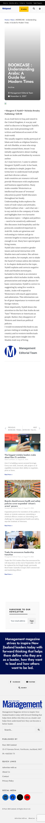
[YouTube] (27, 797)
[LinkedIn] (5, 797)
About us (5, 3)
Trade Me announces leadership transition (19, 553)
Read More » (8, 475)
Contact (5, 776)
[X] (20, 797)
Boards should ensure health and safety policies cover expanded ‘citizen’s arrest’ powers (22, 503)
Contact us (22, 3)
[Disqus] (22, 393)
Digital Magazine (37, 3)
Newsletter (29, 3)
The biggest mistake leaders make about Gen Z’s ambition (20, 456)
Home (7, 20)
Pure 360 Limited (9, 745)
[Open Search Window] (34, 9)
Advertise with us (13, 3)
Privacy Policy (8, 781)
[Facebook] (13, 797)
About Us (6, 772)
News (12, 20)
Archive (11, 87)
